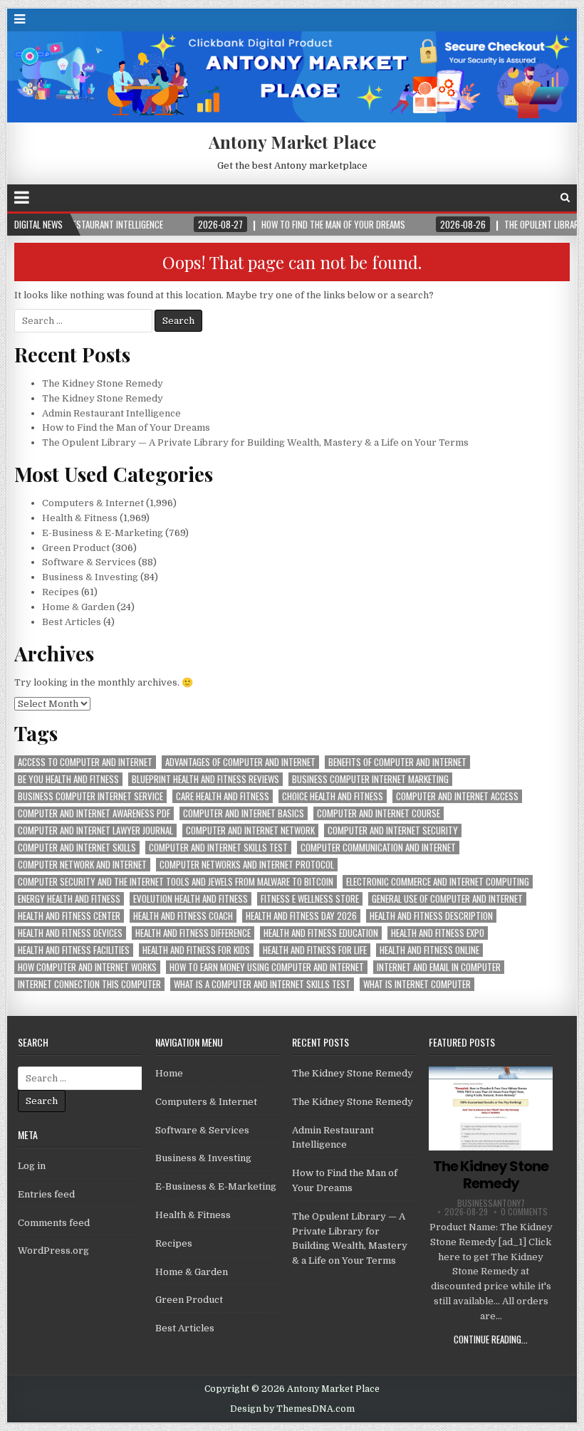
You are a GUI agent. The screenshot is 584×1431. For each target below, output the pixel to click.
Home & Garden (78, 607)
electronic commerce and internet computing (437, 882)
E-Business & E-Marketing (102, 533)
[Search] (565, 197)
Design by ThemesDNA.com (292, 1409)
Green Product (76, 547)
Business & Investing (90, 577)
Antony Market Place (292, 141)
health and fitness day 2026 (301, 916)
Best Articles (71, 622)
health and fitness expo (437, 933)
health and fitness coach (183, 916)
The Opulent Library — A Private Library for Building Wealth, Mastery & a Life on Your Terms (255, 442)
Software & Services (89, 562)
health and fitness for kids (196, 950)
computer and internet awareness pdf (94, 813)
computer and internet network (250, 830)
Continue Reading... (491, 1339)
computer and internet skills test (218, 847)
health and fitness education (321, 933)
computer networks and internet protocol (247, 864)
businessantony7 (491, 1203)
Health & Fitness (80, 518)
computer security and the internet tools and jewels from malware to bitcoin (175, 882)
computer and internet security (393, 830)
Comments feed (54, 1222)
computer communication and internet (378, 847)
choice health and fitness (332, 796)
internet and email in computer (439, 967)
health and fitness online (429, 950)
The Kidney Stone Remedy (102, 383)
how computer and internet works (87, 967)
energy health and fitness (69, 899)
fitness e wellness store (310, 899)
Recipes (60, 592)
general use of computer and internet (447, 899)
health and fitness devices (70, 933)
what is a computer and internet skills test (262, 984)
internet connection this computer (89, 984)
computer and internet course (378, 813)
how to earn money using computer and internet (267, 967)
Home (169, 1073)
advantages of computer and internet (240, 762)
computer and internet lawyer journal (95, 830)
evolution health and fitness (190, 899)
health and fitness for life (315, 950)
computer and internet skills (77, 847)
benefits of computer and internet (397, 762)
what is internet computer (417, 984)
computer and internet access (457, 796)
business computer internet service (90, 796)
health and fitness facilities (74, 950)
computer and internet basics (243, 813)
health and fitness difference (193, 933)
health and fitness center (69, 916)
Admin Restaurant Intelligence (111, 413)
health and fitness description (431, 916)
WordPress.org (53, 1250)
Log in (32, 1165)
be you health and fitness (68, 779)
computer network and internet (82, 864)
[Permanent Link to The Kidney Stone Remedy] (490, 1108)
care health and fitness (222, 796)
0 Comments (524, 1211)
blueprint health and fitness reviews (205, 779)
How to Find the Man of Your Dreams (126, 427)
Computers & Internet (93, 503)
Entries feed (46, 1194)
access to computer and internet (85, 762)
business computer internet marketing (370, 779)
